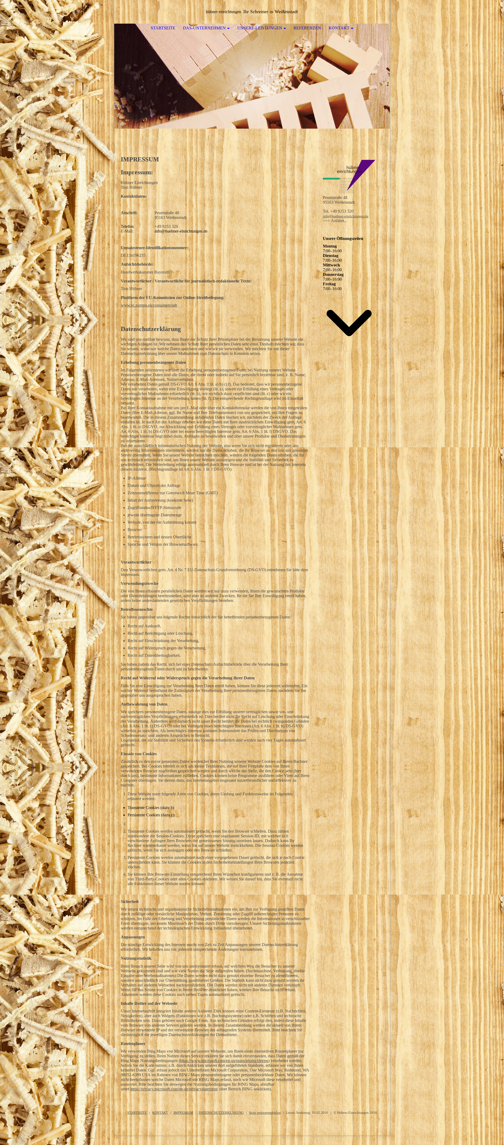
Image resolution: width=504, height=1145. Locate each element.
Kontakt (339, 28)
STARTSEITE (137, 1113)
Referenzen (307, 28)
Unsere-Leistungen (259, 28)
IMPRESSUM (183, 1113)
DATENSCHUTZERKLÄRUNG (221, 1113)
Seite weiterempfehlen (265, 1113)
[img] (252, 76)
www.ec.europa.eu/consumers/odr (149, 305)
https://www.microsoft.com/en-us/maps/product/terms (224, 1060)
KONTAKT (160, 1113)
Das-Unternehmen (204, 28)
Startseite (163, 28)
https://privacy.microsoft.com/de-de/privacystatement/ (174, 1089)
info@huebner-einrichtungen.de (346, 216)
